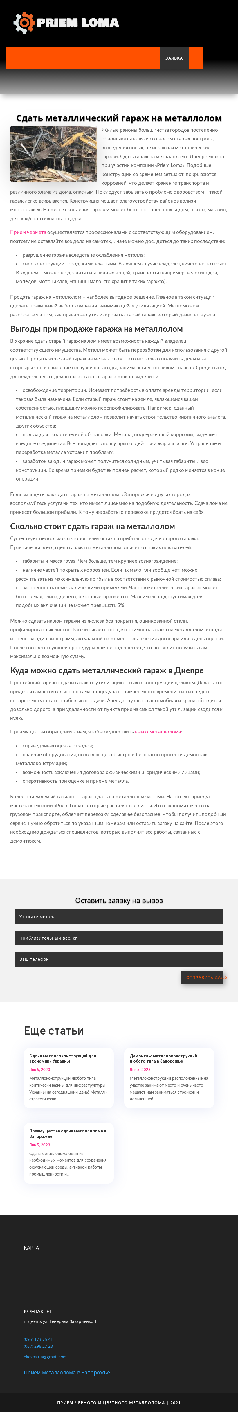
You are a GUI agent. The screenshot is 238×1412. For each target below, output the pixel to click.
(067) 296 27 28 (38, 1346)
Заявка (174, 58)
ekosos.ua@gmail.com (45, 1357)
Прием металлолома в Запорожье (67, 1372)
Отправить (199, 977)
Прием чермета (28, 232)
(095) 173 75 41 (38, 1339)
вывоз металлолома (158, 731)
